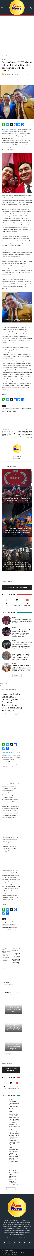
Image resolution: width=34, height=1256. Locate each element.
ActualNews (10, 74)
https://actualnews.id (17, 458)
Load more (16, 675)
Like (7, 599)
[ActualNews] (3, 74)
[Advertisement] (17, 34)
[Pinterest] (19, 1242)
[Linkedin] (14, 1242)
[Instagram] (9, 1242)
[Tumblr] (24, 1242)
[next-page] (6, 574)
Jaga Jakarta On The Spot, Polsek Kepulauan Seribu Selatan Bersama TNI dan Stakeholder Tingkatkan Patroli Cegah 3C (17, 565)
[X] (29, 1242)
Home (3, 56)
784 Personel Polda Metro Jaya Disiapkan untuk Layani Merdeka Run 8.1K (22, 621)
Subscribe (27, 599)
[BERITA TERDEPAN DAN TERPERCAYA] (17, 7)
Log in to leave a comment (17, 587)
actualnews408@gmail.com (20, 1238)
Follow (17, 599)
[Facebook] (4, 1242)
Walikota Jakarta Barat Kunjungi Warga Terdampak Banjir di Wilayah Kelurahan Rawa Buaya (9, 434)
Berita (8, 56)
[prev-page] (3, 574)
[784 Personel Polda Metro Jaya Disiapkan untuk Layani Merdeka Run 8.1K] (17, 486)
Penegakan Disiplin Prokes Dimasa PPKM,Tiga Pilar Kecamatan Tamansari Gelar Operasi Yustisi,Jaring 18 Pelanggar (25, 434)
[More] (24, 80)
